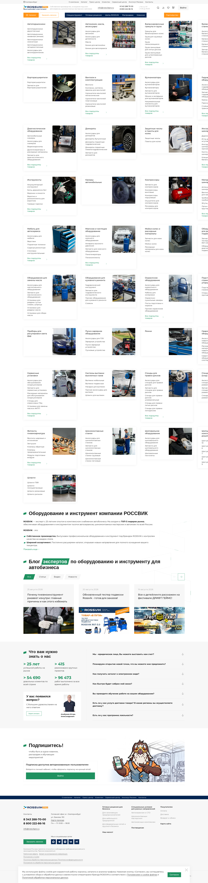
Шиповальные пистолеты (151, 454)
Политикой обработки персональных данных (45, 877)
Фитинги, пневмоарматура (36, 432)
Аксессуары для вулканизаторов (152, 83)
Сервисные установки (33, 374)
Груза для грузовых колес (153, 38)
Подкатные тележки (36, 244)
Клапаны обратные (35, 447)
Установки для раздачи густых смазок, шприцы (34, 302)
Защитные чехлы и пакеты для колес (153, 131)
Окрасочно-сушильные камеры (154, 299)
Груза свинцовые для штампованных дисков (153, 55)
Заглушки (31, 443)
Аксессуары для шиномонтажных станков (92, 440)
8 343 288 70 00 (126, 6)
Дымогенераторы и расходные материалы (37, 151)
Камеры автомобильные (93, 181)
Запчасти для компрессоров (151, 186)
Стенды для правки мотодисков (153, 409)
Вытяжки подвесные (94, 383)
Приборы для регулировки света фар (37, 333)
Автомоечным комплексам (143, 822)
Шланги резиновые (36, 491)
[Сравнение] (163, 7)
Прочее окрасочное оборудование (154, 310)
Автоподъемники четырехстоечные (35, 46)
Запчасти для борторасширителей (36, 86)
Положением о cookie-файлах (142, 875)
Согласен (174, 875)
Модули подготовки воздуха (36, 456)
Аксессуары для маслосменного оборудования (34, 287)
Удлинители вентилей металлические (95, 94)
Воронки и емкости (36, 193)
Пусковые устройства (95, 350)
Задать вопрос (34, 713)
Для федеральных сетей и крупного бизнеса (114, 825)
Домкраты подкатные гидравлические (95, 143)
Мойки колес (151, 244)
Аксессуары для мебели (34, 237)
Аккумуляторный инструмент (35, 186)
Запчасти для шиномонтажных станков (92, 448)
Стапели (89, 303)
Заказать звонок (34, 842)
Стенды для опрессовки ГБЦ (34, 402)
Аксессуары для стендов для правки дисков (154, 382)
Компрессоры (152, 180)
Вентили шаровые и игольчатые (36, 439)
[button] (181, 576)
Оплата (163, 811)
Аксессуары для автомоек (92, 32)
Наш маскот (107, 832)
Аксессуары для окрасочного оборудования (152, 287)
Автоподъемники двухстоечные (35, 30)
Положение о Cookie (31, 857)
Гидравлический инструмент (92, 286)
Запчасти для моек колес (153, 239)
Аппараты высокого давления (94, 244)
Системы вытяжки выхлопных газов (94, 374)
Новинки (141, 15)
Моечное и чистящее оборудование (96, 230)
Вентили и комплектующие (93, 78)
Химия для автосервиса (96, 48)
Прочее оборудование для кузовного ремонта (95, 299)
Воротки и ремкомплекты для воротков (35, 198)
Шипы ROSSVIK (112, 15)
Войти (60, 776)
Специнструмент (74, 15)
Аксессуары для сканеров (34, 142)
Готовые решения (93, 15)
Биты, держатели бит (37, 190)
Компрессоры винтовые (151, 191)
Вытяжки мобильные (94, 380)
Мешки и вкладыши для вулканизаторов (154, 97)
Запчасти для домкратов (91, 154)
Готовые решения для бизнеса (112, 808)
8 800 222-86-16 (34, 823)
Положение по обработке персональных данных (42, 863)
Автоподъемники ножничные (35, 40)
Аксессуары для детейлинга (92, 38)
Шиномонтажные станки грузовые (93, 454)
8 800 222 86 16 (126, 9)
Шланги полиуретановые (35, 487)
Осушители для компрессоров (152, 202)
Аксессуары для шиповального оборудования (152, 440)
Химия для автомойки (95, 45)
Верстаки (31, 241)
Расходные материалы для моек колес (154, 249)
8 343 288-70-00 (34, 819)
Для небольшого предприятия (109, 819)
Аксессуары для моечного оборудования (92, 238)
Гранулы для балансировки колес (154, 32)
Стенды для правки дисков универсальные (153, 397)
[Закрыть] (186, 869)
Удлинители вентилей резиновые (95, 105)
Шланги (31, 478)
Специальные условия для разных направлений (143, 808)
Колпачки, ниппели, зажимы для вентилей (95, 89)
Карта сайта (165, 824)
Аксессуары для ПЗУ (94, 338)
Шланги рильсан (34, 494)
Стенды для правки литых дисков (153, 404)
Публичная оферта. (30, 854)
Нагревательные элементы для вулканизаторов (152, 103)
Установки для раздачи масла (33, 309)
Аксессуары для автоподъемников (35, 51)
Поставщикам (137, 828)
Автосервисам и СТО (140, 813)
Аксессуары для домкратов (92, 134)
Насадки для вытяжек (95, 387)
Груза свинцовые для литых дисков (153, 48)
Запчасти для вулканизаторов (152, 92)
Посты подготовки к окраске (154, 304)
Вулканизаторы (153, 77)
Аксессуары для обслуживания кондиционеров (34, 382)
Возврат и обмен (168, 818)
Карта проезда (57, 820)
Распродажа (127, 15)
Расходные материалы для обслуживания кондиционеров (37, 395)
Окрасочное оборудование (152, 279)
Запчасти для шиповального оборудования (151, 448)
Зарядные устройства (95, 341)
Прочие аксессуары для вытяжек (96, 391)
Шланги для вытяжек (94, 395)
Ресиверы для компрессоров (151, 207)
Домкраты (90, 128)
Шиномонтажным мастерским (139, 817)
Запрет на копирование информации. (53, 854)
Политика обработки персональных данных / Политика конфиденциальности (53, 860)
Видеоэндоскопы (35, 146)
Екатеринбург (31, 2)
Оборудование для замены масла (37, 279)
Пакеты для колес (153, 141)
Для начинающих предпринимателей (111, 814)
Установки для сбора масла (36, 314)
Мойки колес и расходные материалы (152, 231)
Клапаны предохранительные (36, 451)
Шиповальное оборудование (152, 432)
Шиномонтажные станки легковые (93, 460)
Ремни (148, 331)
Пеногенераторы (93, 254)
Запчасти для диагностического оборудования (35, 157)
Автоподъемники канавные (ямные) (35, 35)
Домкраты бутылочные (95, 139)
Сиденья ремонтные (36, 248)
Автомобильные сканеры (34, 137)
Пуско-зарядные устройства (92, 346)
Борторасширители (37, 77)
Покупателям (166, 807)
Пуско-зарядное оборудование (93, 332)
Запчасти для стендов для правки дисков (154, 390)
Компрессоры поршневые (151, 196)
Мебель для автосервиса (33, 230)
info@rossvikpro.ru (31, 829)
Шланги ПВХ (33, 482)
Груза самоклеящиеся (152, 43)
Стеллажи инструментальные (36, 252)
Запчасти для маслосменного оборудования (34, 295)
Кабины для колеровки (150, 294)
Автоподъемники (36, 24)
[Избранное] (168, 7)
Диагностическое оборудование (36, 129)
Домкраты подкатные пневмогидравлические (96, 148)
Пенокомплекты (92, 257)
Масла (88, 42)
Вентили (89, 85)
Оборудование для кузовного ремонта (95, 279)
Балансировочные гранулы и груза (154, 25)
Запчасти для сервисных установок (37, 389)
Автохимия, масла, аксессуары (94, 25)
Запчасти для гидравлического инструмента (93, 292)
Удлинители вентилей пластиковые (95, 100)
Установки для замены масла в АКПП (37, 407)
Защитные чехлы (152, 138)
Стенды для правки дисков (152, 374)
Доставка (164, 814)
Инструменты (34, 180)
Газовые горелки (35, 204)
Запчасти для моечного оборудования (95, 250)
